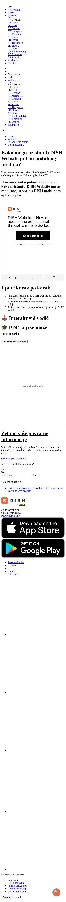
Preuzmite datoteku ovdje (14, 342)
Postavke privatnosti (18, 891)
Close (5, 897)
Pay (10, 6)
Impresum (13, 880)
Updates (12, 63)
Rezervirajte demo (10, 515)
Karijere (12, 571)
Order (11, 12)
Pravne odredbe (16, 562)
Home (11, 136)
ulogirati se (13, 60)
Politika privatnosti (17, 885)
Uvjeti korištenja (16, 882)
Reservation (14, 9)
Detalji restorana (16, 144)
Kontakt (12, 565)
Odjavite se (13, 574)
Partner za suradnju (17, 888)
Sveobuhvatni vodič (18, 141)
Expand (16, 897)
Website (12, 15)
